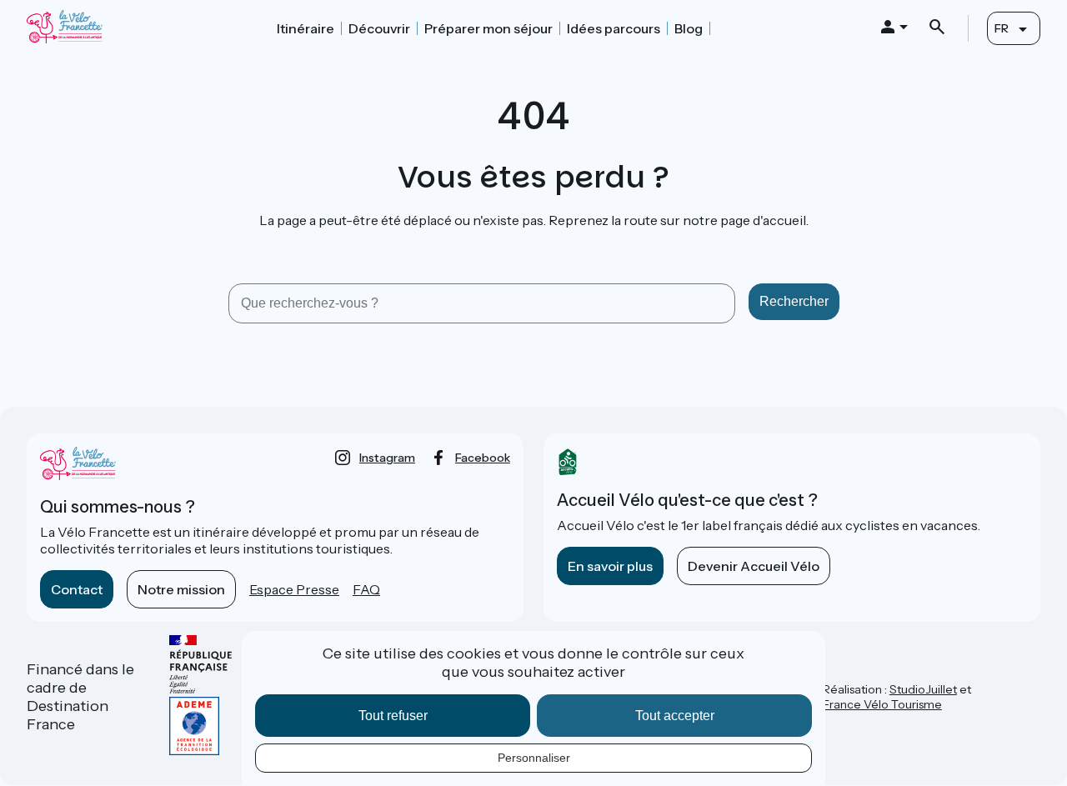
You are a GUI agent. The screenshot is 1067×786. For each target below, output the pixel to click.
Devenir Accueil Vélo (753, 566)
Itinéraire (305, 28)
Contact (77, 589)
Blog (688, 28)
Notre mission (181, 589)
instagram (387, 457)
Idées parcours (613, 28)
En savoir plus (610, 566)
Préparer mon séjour (488, 28)
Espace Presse (294, 589)
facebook (482, 457)
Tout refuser (393, 715)
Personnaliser (534, 757)
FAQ (366, 589)
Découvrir (379, 28)
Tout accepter (674, 715)
